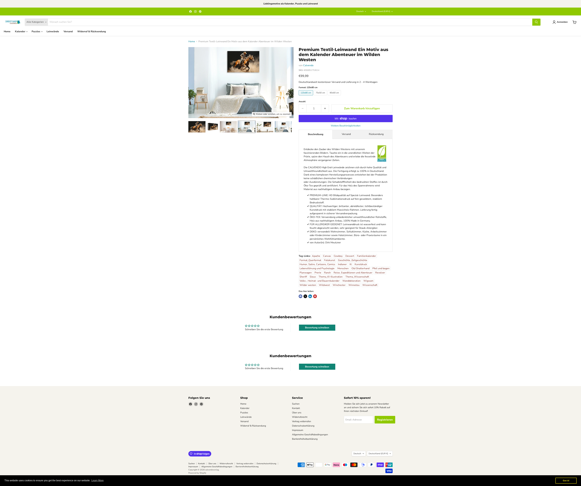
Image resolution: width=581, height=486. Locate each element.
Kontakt (296, 408)
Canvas (327, 256)
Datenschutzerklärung (303, 425)
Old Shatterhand (360, 268)
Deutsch (360, 11)
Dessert (349, 256)
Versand (68, 31)
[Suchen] (536, 22)
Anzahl (302, 101)
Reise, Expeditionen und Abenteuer (353, 272)
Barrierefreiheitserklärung (305, 438)
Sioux (313, 276)
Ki (351, 264)
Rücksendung (376, 134)
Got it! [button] (566, 480)
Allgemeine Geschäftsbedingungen (310, 434)
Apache (316, 256)
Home (7, 31)
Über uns (296, 412)
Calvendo (308, 65)
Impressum (297, 430)
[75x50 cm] (321, 96)
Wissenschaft (369, 285)
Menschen (343, 268)
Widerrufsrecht (299, 416)
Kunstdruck (361, 264)
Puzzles (36, 31)
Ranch (327, 272)
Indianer (342, 264)
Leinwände (53, 31)
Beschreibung (315, 134)
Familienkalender (366, 256)
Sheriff (303, 276)
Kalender (20, 31)
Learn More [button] (97, 480)
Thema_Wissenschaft (357, 276)
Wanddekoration (351, 281)
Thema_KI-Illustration (331, 276)
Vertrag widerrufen (301, 421)
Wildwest (324, 285)
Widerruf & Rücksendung (91, 31)
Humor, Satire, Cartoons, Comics (317, 264)
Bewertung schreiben (317, 327)
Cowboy (338, 256)
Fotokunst (329, 260)
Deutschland (381, 11)
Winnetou (353, 285)
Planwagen (306, 272)
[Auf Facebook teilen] (300, 296)
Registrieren (385, 420)
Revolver (380, 272)
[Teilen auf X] (305, 296)
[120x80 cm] (306, 96)
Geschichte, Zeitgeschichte (352, 260)
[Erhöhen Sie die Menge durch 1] (325, 108)
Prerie (318, 272)
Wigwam (368, 281)
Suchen (296, 403)
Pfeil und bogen (380, 268)
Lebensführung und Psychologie (317, 268)
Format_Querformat (310, 260)
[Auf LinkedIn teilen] (310, 296)
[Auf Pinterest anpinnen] (315, 296)
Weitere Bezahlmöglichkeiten (346, 125)
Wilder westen (308, 285)
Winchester (339, 285)
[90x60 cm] (335, 96)
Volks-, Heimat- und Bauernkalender (320, 281)
